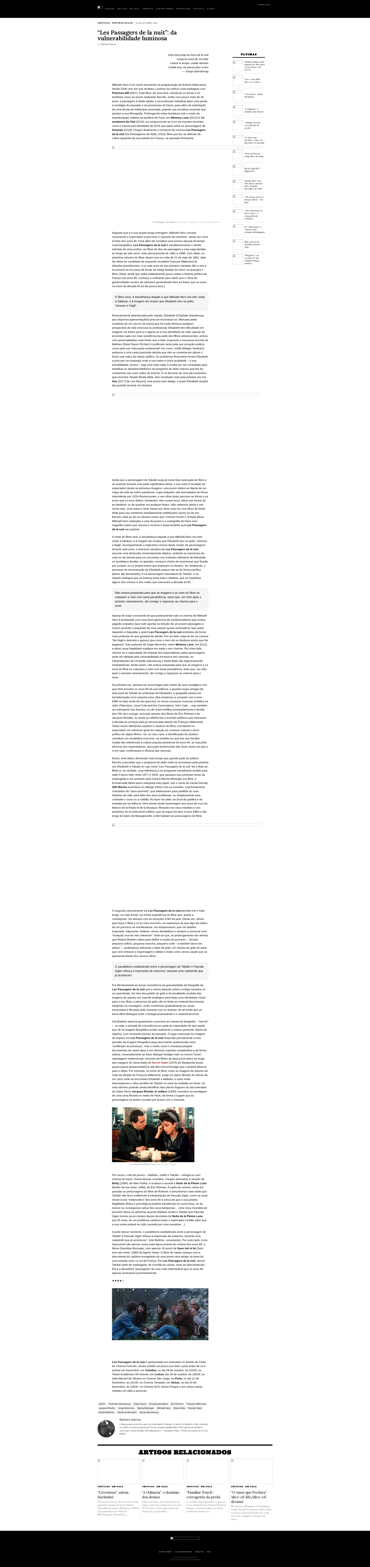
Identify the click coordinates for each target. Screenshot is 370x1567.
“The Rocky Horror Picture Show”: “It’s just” (254, 200)
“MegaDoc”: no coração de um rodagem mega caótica (252, 259)
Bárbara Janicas (108, 44)
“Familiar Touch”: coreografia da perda (253, 125)
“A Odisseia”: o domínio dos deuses (254, 110)
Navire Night (160, 1062)
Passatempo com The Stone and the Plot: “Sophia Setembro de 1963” (254, 184)
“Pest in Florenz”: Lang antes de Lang (254, 155)
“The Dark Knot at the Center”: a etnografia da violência (253, 214)
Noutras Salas (122, 23)
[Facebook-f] (244, 9)
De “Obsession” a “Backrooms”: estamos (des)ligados (255, 229)
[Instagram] (253, 9)
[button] (271, 10)
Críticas (104, 23)
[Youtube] (263, 9)
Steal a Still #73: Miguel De (252, 169)
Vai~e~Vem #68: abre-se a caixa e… (253, 80)
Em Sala (117, 1486)
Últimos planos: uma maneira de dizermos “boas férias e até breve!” (255, 66)
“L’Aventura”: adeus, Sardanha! (113, 1494)
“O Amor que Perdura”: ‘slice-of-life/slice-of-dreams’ (255, 140)
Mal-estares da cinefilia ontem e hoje (252, 244)
